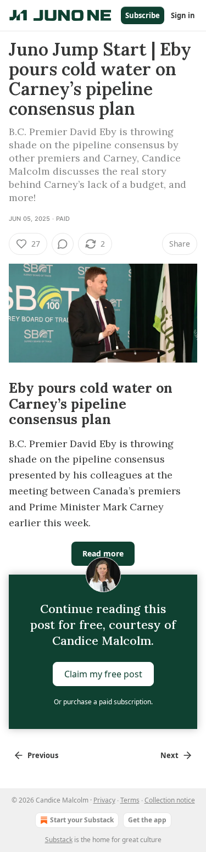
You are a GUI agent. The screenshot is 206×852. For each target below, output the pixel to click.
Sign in (183, 15)
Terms (130, 800)
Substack (59, 839)
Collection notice (169, 800)
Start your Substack (82, 820)
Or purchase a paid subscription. (103, 701)
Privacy (104, 800)
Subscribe (142, 15)
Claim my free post (103, 674)
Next (169, 755)
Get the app (147, 820)
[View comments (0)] (63, 244)
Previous (42, 755)
